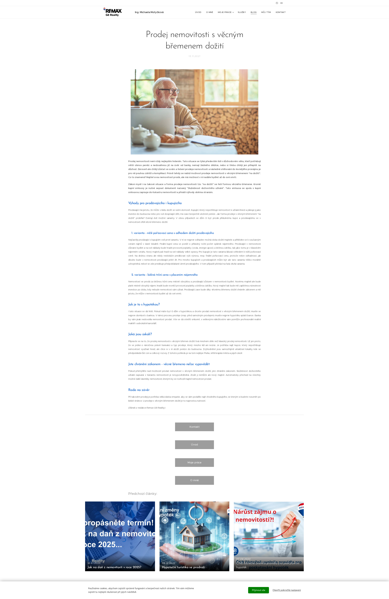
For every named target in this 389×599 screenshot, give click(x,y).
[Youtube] (281, 3)
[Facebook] (277, 3)
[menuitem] (199, 12)
